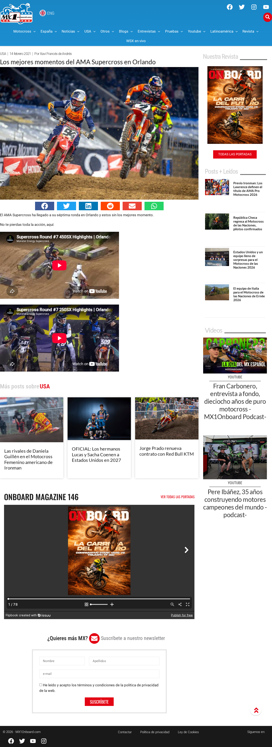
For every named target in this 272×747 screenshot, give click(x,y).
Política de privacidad (154, 732)
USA (3, 54)
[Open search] (267, 17)
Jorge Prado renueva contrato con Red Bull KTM (166, 450)
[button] (44, 206)
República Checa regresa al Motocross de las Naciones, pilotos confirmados (248, 223)
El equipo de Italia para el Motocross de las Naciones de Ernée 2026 (249, 294)
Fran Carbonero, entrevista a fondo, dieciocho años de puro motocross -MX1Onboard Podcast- (235, 401)
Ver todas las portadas (178, 496)
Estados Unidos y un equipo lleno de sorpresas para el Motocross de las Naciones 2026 (248, 259)
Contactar (125, 732)
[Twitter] (242, 7)
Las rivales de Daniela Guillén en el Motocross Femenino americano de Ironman (28, 459)
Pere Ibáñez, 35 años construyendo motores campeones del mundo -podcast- (235, 503)
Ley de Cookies (188, 732)
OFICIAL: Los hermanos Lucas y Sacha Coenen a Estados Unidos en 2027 (96, 454)
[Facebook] (230, 7)
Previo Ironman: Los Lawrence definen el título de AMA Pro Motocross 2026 (247, 188)
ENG (50, 13)
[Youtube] (266, 7)
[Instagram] (254, 7)
